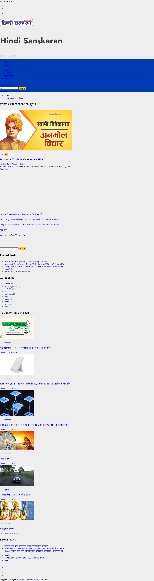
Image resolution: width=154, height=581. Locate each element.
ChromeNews (31, 579)
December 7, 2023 (7, 388)
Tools (6, 560)
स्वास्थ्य (7, 65)
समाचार (7, 70)
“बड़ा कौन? (3, 230)
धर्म (5, 68)
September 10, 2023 (8, 533)
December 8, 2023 (8, 352)
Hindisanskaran (6, 164)
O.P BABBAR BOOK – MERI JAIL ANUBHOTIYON (25, 558)
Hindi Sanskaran (31, 40)
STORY (7, 284)
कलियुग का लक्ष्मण (7, 528)
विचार (6, 63)
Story (7, 81)
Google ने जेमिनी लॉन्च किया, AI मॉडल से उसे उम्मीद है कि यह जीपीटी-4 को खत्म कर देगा (29, 224)
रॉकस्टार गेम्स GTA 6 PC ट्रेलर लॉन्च (12, 235)
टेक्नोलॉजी (8, 73)
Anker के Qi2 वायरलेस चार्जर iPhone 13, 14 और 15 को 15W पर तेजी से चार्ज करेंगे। (30, 219)
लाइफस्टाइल (9, 76)
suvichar (8, 555)
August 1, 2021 (18, 164)
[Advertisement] (67, 193)
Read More (5, 169)
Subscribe (4, 91)
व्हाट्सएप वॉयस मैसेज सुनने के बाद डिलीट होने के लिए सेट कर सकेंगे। (22, 214)
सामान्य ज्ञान (8, 78)
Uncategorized (11, 286)
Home (7, 60)
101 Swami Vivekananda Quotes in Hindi (22, 159)
